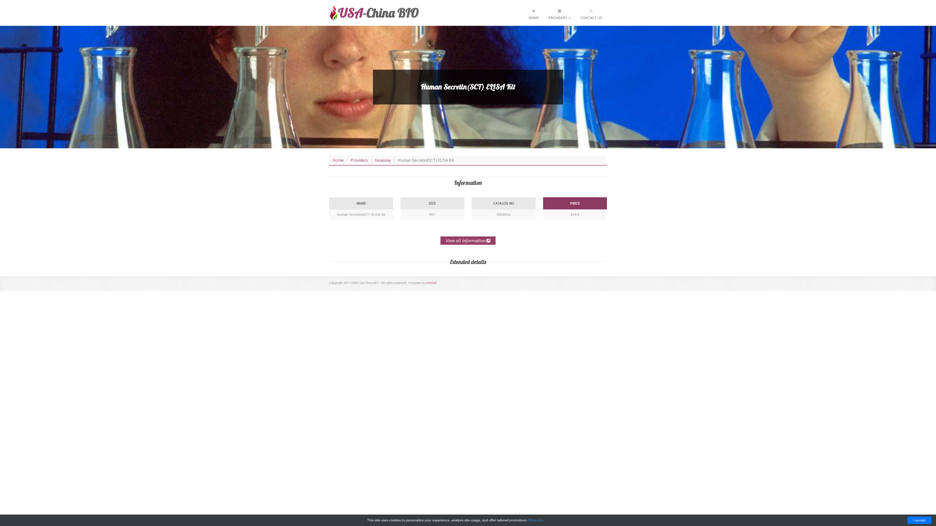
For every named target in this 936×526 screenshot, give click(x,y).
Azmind (431, 283)
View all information (466, 241)
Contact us (591, 17)
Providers (558, 17)
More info (536, 520)
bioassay (383, 160)
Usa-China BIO (374, 13)
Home (533, 17)
